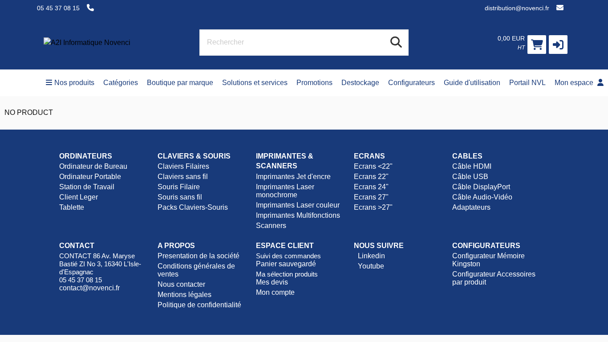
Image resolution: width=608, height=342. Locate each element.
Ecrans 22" (371, 176)
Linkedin (370, 256)
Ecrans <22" (373, 166)
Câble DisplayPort (481, 187)
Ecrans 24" (371, 187)
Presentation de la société (198, 256)
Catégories (120, 82)
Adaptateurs (471, 207)
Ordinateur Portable (90, 176)
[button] (558, 44)
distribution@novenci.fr (517, 8)
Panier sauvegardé (286, 264)
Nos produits (74, 82)
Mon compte (275, 292)
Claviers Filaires (183, 166)
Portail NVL (527, 82)
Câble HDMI (471, 166)
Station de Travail (86, 187)
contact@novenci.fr (89, 288)
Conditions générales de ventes (196, 270)
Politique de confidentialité (199, 305)
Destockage (360, 82)
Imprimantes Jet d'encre (293, 176)
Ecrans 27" (371, 197)
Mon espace (575, 82)
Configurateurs (411, 82)
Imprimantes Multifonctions (298, 215)
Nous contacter (181, 284)
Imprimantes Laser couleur (298, 205)
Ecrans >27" (373, 207)
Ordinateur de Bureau (93, 166)
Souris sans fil (180, 197)
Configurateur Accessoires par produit (493, 278)
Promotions (314, 82)
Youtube (370, 266)
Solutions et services (255, 82)
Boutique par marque (180, 82)
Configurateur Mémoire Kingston (488, 260)
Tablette (71, 207)
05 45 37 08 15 (58, 8)
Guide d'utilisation (472, 82)
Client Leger (78, 197)
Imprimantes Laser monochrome (285, 191)
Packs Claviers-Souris (193, 207)
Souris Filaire (179, 187)
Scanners (271, 225)
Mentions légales (184, 294)
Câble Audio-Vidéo (482, 197)
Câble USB (470, 176)
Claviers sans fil (183, 176)
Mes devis (272, 282)
